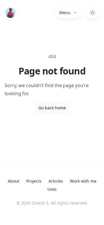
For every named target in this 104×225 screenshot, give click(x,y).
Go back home (52, 107)
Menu (64, 12)
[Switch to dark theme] (92, 12)
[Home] (10, 12)
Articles (56, 181)
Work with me (83, 181)
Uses (52, 189)
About (13, 181)
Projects (34, 181)
